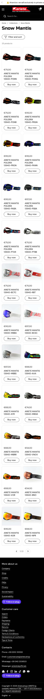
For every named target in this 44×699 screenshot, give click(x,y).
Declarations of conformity (13, 637)
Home (4, 23)
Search (5, 614)
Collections (13, 23)
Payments (6, 620)
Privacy (5, 587)
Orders (4, 617)
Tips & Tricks (7, 640)
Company (6, 568)
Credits (5, 578)
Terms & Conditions (10, 634)
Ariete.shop (22, 686)
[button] (39, 9)
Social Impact (7, 592)
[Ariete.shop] (21, 9)
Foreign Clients (8, 630)
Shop (4, 573)
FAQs (4, 582)
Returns (5, 627)
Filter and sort (15, 37)
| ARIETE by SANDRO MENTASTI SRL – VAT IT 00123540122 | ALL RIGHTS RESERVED (22, 689)
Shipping (5, 624)
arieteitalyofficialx (19, 666)
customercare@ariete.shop (18, 657)
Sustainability (7, 596)
